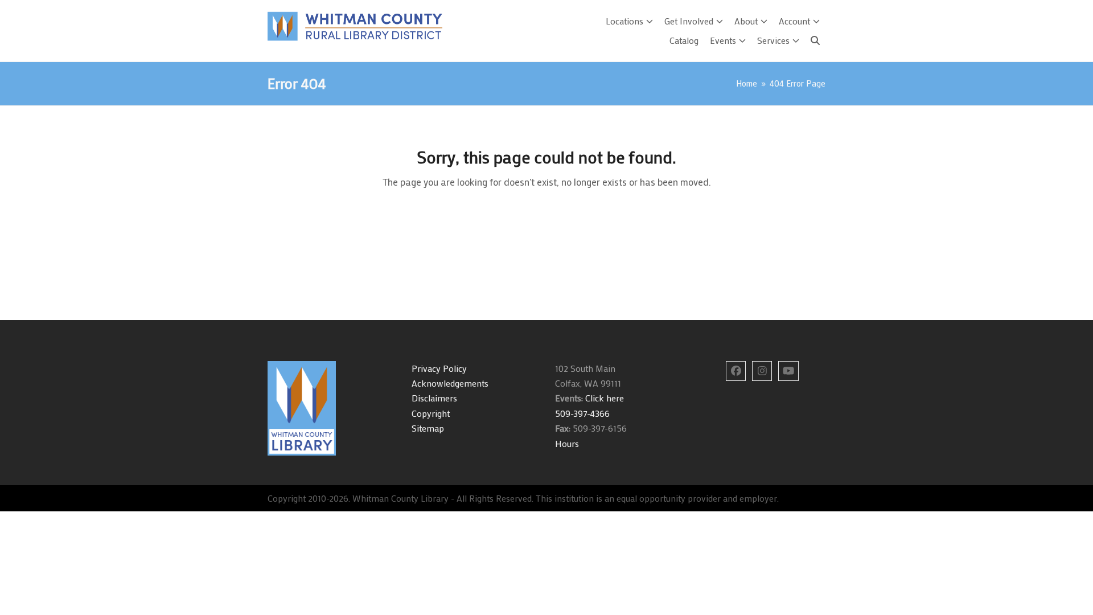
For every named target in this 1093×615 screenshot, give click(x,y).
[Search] (815, 40)
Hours (567, 443)
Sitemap (428, 428)
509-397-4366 (582, 413)
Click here (603, 398)
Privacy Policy (439, 368)
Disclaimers (434, 398)
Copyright (431, 413)
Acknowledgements (450, 383)
